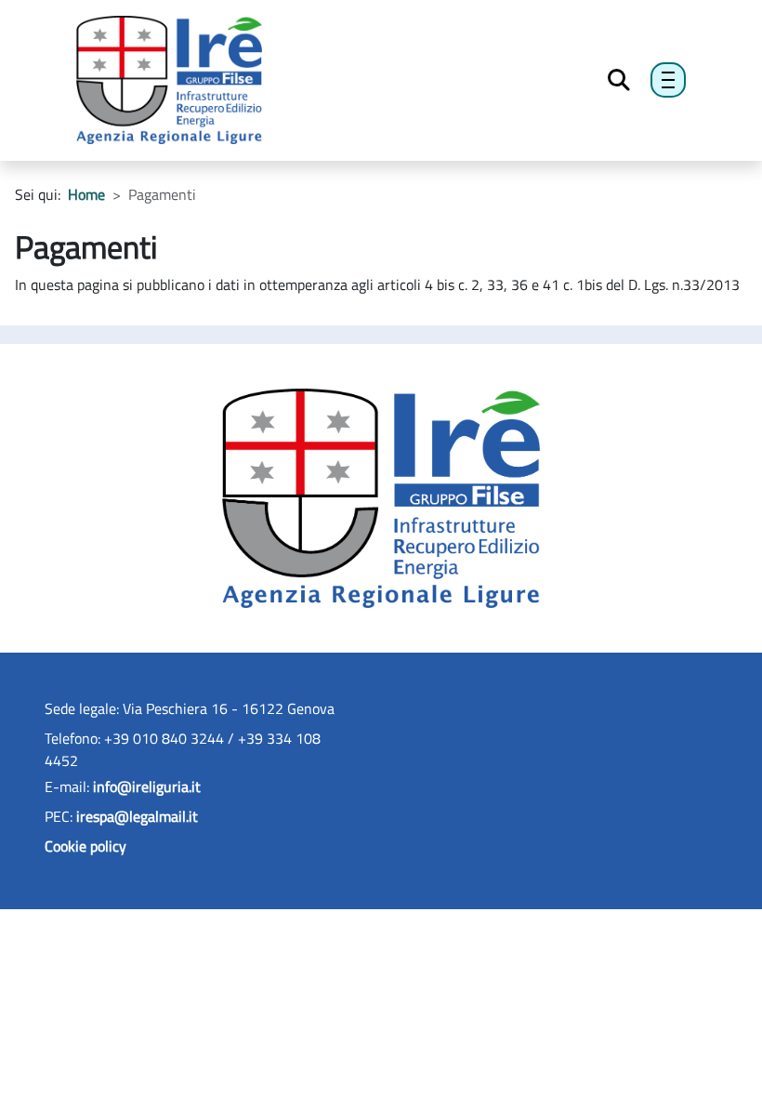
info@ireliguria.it (147, 786)
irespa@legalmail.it (137, 816)
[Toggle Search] (619, 80)
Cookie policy (85, 846)
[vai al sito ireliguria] (380, 496)
